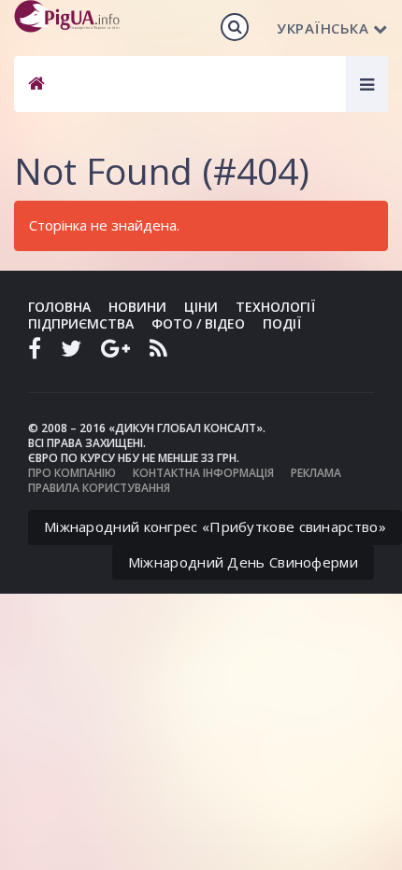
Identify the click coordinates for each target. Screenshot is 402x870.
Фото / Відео (198, 323)
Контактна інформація (203, 473)
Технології (275, 307)
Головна (59, 307)
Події (282, 323)
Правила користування (99, 488)
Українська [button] (322, 28)
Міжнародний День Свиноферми (243, 562)
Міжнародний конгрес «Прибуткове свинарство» (215, 526)
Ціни (201, 307)
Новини (137, 307)
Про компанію (72, 473)
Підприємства (81, 323)
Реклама (316, 473)
